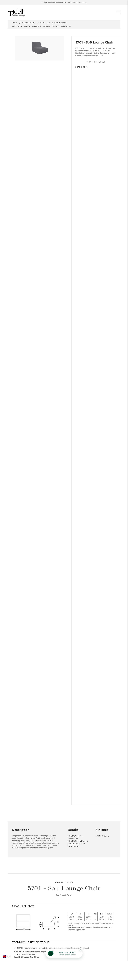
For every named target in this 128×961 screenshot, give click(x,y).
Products (66, 26)
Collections (29, 23)
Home (15, 23)
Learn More (82, 2)
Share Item (81, 67)
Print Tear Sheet (96, 62)
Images (46, 26)
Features (17, 26)
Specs (27, 26)
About (55, 26)
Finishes (36, 26)
